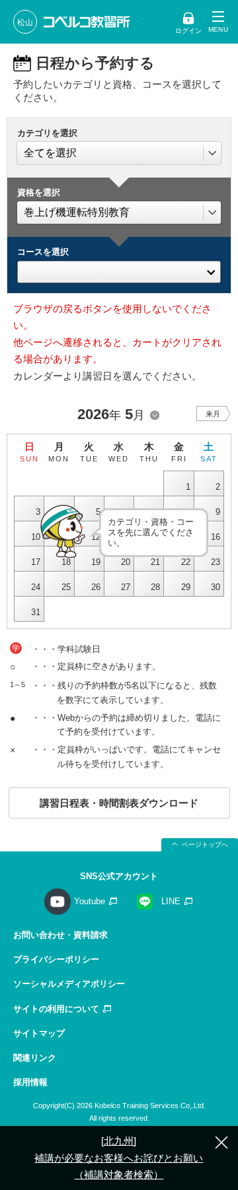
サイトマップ (39, 1033)
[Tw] (119, 268)
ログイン (188, 30)
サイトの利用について (56, 1009)
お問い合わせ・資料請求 (60, 935)
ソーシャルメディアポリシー (69, 984)
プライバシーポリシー (56, 959)
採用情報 (30, 1082)
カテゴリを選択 (47, 133)
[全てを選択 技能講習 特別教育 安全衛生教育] (119, 153)
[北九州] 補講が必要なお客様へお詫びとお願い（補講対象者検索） (118, 1157)
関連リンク (34, 1058)
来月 (213, 414)
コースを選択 (43, 252)
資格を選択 (38, 192)
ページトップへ (205, 844)
